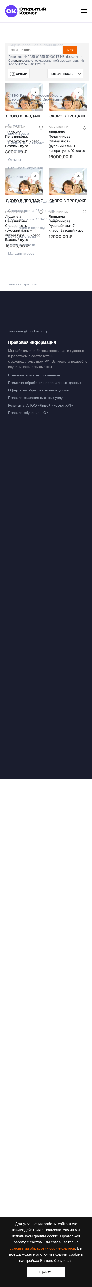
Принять (45, 1272)
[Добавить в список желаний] (84, 127)
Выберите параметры (35, 91)
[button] (19, 73)
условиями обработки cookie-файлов (42, 1248)
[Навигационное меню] (84, 11)
